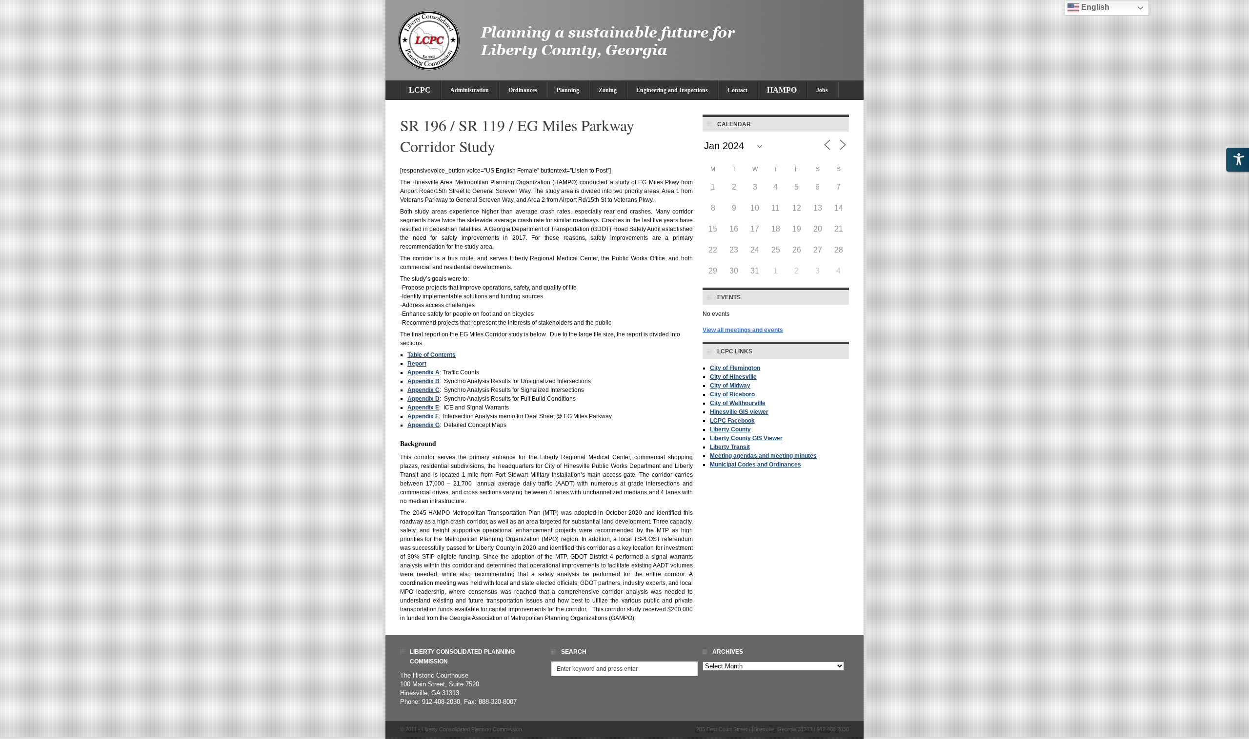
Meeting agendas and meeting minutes (763, 455)
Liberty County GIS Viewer (746, 438)
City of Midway (730, 385)
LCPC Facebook (732, 420)
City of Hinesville (733, 376)
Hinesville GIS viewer (739, 411)
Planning (568, 90)
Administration (469, 90)
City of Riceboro (732, 394)
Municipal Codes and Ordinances (755, 464)
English (1094, 7)
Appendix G (423, 425)
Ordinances (522, 90)
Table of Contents (431, 354)
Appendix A (423, 372)
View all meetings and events (743, 330)
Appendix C (423, 390)
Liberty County (730, 429)
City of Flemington (735, 368)
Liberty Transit (730, 447)
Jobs (822, 90)
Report (416, 363)
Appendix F (423, 416)
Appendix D (423, 398)
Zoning (608, 90)
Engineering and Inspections (672, 90)
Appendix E (423, 407)
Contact (737, 90)
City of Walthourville (738, 403)
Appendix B (423, 381)
